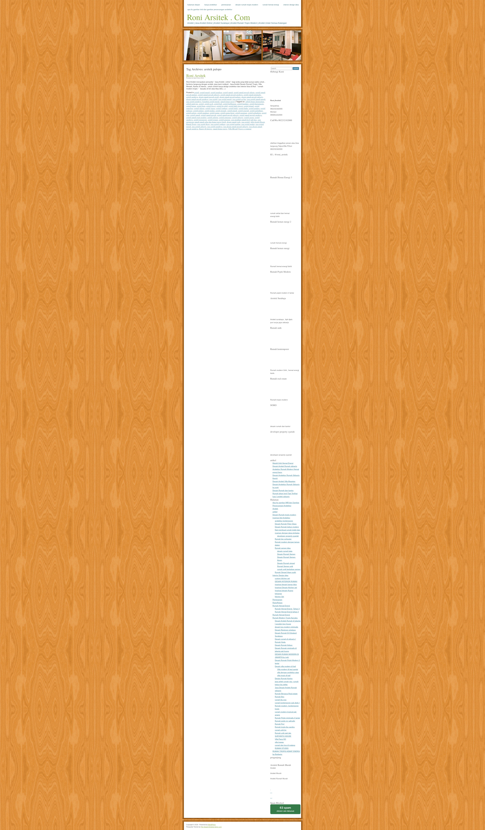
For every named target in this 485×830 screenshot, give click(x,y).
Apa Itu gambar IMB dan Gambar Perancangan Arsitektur (209, 9)
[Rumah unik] (281, 346)
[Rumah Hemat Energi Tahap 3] (281, 210)
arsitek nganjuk (243, 110)
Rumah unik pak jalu (283, 733)
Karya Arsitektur (210, 5)
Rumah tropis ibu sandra (285, 727)
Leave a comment (245, 129)
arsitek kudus (243, 108)
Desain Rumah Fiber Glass (285, 524)
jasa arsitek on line (239, 99)
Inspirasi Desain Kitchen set (286, 588)
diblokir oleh (285, 809)
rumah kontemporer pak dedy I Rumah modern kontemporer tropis (287, 706)
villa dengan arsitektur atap (288, 672)
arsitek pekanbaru (254, 113)
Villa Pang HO (280, 739)
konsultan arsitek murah (210, 101)
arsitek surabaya (192, 97)
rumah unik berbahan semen (288, 569)
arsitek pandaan (216, 92)
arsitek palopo (191, 113)
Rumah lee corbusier (283, 539)
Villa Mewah (232, 129)
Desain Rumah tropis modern (246, 5)
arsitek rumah (228, 92)
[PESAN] (279, 140)
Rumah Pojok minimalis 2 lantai (287, 718)
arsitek (196, 92)
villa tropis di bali (283, 675)
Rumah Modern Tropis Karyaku (285, 618)
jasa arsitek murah (225, 99)
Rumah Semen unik (285, 566)
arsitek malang (198, 110)
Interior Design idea (291, 5)
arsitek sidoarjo (237, 117)
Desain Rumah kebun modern (287, 527)
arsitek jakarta (199, 108)
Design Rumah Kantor (284, 678)
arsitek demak (249, 106)
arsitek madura (254, 108)
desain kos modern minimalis (286, 627)
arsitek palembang (256, 110)
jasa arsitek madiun (233, 124)
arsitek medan (210, 110)
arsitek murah (205, 92)
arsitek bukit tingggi (236, 106)
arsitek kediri (233, 108)
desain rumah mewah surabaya (197, 99)
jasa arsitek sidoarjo (199, 126)
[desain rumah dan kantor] (281, 423)
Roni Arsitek (196, 75)
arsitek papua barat (227, 113)
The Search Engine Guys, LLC (211, 827)
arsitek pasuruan (241, 113)
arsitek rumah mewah (208, 115)
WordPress (212, 825)
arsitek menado (221, 110)
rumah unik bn (280, 730)
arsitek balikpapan (229, 104)
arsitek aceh (209, 104)
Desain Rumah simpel (286, 563)
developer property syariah (288, 536)
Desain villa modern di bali (285, 666)
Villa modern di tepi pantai (287, 669)
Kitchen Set (279, 597)
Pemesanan (226, 5)
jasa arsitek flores (203, 124)
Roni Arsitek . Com (218, 16)
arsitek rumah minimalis (252, 94)
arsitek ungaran (224, 120)
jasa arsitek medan (248, 124)
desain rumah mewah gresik (209, 97)
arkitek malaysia (192, 104)
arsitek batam (191, 106)
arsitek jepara (210, 108)
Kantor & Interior (205, 129)
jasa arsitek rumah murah (256, 99)
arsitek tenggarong (200, 120)
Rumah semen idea (282, 548)
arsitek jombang (221, 108)
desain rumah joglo (233, 122)
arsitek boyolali (222, 106)
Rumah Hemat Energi (271, 5)
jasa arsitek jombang (218, 124)
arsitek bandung (243, 104)
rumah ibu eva (280, 700)
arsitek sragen (249, 117)
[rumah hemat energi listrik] (281, 263)
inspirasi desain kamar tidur (286, 584)
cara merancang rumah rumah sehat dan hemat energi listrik (223, 121)
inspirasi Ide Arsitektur (281, 518)
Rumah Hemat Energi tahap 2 (287, 612)
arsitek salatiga (212, 117)
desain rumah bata (284, 551)
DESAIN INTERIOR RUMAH (286, 581)
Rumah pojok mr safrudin (285, 721)
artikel (275, 512)
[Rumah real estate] (281, 397)
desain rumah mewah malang (230, 97)
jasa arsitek (213, 99)
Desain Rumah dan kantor (283, 490)
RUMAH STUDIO (281, 748)
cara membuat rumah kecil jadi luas (244, 120)
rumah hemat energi (227, 101)
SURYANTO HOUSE (283, 736)
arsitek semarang (225, 117)
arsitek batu (201, 106)
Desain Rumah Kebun (283, 645)
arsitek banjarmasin (257, 104)
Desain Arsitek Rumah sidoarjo (285, 466)
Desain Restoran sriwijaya (285, 630)
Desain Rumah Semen (286, 554)
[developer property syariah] (281, 452)
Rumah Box (279, 697)
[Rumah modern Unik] (281, 367)
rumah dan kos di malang (285, 745)
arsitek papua (214, 113)
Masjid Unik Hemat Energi (283, 463)
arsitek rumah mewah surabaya (232, 94)
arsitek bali (218, 104)
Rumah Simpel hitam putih (285, 572)
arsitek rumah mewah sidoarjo (209, 94)
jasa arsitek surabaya (193, 101)
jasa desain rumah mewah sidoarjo (235, 126)
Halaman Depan (193, 5)
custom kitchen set (282, 578)
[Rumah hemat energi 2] (281, 240)
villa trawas (279, 742)
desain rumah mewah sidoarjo (252, 97)
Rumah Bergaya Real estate (286, 694)
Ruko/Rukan (277, 603)
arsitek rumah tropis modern (196, 117)
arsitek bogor (211, 106)
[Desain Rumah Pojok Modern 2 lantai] (281, 290)
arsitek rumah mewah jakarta (244, 92)
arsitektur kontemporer (284, 521)
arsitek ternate (213, 120)
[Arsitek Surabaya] (281, 316)
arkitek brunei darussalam (255, 101)
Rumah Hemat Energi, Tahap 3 (287, 609)
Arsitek (275, 509)
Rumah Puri (279, 724)
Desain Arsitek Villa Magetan (284, 481)
